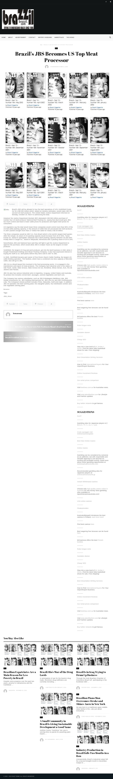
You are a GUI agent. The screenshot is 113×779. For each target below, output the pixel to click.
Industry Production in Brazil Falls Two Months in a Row (92, 753)
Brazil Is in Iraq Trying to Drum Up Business (91, 673)
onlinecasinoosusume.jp (86, 474)
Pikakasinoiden (82, 285)
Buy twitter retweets (84, 403)
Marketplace (59, 37)
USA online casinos (84, 277)
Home (4, 37)
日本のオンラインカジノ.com (92, 218)
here (92, 300)
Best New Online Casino (86, 235)
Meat (10, 296)
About (10, 37)
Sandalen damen (83, 332)
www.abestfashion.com (89, 394)
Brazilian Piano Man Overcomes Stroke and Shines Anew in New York (90, 701)
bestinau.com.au (87, 387)
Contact (32, 37)
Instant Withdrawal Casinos (87, 482)
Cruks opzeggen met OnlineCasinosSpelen (85, 227)
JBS (5, 296)
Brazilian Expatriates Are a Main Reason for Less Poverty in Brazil (20, 675)
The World (70, 37)
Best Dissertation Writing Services (90, 357)
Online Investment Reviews (87, 373)
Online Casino (82, 242)
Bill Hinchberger (50, 739)
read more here (97, 293)
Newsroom (55, 66)
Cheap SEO (81, 339)
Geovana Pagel (86, 687)
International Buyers (94, 364)
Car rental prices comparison (88, 380)
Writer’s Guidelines (45, 37)
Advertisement (20, 37)
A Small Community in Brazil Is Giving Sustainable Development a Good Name (56, 724)
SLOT (79, 210)
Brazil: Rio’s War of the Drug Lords (56, 673)
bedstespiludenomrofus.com (87, 258)
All (41, 45)
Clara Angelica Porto (88, 716)
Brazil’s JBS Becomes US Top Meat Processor (58, 45)
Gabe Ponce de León (51, 687)
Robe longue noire (84, 325)
